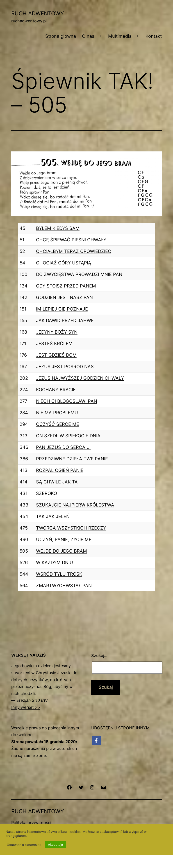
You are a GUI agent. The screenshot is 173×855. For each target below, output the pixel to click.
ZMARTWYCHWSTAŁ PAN (64, 585)
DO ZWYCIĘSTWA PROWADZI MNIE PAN (79, 274)
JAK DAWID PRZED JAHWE (65, 320)
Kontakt (154, 36)
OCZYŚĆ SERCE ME (57, 424)
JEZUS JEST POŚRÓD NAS (65, 366)
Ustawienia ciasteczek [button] (24, 845)
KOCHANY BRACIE (56, 389)
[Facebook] (96, 740)
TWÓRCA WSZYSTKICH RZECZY (71, 528)
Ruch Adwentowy (37, 13)
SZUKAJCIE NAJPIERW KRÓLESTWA (75, 505)
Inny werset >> (25, 707)
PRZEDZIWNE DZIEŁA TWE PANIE (72, 459)
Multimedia (120, 36)
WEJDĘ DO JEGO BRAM (61, 551)
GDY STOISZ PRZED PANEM (66, 286)
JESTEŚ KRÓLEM (54, 343)
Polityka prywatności (31, 822)
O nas (88, 36)
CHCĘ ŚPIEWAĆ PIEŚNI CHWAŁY (71, 240)
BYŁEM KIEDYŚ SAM (58, 228)
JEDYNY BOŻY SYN (56, 332)
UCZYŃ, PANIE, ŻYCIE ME (63, 539)
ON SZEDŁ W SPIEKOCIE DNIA (68, 435)
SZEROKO (46, 493)
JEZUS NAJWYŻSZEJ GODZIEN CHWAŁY (80, 378)
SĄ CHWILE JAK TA (57, 482)
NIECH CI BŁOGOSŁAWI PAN (66, 401)
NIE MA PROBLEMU (57, 412)
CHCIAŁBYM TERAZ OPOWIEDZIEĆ (73, 251)
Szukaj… (99, 655)
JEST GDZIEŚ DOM (56, 355)
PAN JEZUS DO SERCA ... (63, 447)
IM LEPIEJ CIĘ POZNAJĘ (62, 309)
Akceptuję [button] (55, 844)
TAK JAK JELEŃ (53, 516)
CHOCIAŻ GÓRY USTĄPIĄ (63, 263)
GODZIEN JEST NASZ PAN (64, 297)
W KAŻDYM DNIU (54, 562)
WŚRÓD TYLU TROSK (59, 574)
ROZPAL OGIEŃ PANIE (59, 470)
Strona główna (60, 36)
